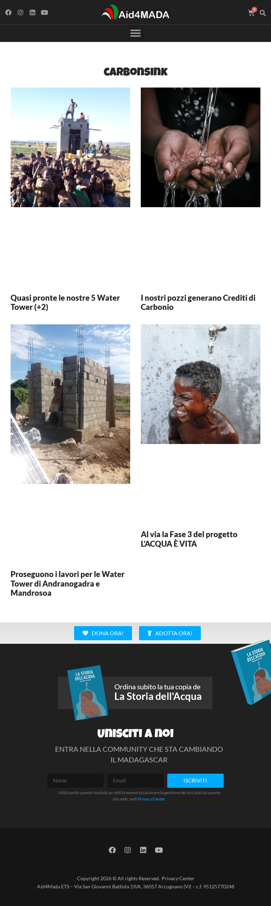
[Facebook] (9, 12)
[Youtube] (44, 12)
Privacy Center (151, 799)
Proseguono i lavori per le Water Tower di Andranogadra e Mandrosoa (68, 583)
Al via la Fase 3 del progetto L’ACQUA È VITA (189, 538)
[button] (262, 13)
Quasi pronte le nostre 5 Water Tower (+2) (65, 302)
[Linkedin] (33, 12)
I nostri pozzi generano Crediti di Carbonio (198, 302)
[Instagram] (21, 12)
